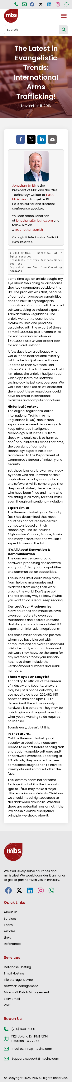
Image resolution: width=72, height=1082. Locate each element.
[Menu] (63, 16)
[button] (32, 4)
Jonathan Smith (24, 185)
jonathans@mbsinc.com (34, 220)
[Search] (63, 29)
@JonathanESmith (29, 229)
